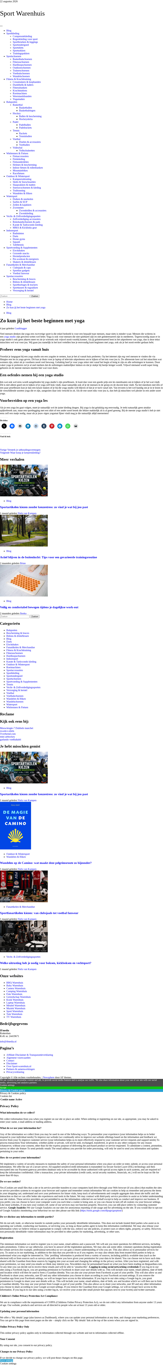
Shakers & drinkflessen (24, 262)
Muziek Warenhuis (15, 1008)
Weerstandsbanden (22, 96)
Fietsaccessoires (21, 156)
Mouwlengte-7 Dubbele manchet (16, 728)
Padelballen (25, 124)
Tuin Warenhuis (14, 1014)
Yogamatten (19, 99)
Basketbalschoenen (22, 59)
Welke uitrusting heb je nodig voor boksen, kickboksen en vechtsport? (45, 963)
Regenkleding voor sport (25, 39)
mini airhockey (7, 736)
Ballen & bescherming (30, 116)
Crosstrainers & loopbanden (27, 82)
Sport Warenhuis (22, 13)
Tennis (16, 130)
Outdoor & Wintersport (18, 176)
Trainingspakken (21, 53)
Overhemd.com (8, 733)
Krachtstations (20, 90)
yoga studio (10, 336)
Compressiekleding (22, 36)
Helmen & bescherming (25, 164)
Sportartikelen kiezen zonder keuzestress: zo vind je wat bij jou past (44, 507)
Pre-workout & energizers (26, 259)
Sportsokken (19, 50)
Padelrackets (25, 127)
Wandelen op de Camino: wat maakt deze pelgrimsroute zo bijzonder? (46, 863)
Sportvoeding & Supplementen (21, 247)
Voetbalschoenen (21, 73)
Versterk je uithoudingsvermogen (20, 449)
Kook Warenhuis (14, 999)
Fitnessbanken (20, 87)
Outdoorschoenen (22, 67)
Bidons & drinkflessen (24, 282)
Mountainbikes (20, 170)
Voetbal (16, 139)
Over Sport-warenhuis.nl (18, 1066)
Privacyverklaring (15, 1072)
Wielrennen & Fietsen (17, 153)
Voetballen (24, 144)
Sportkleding (12, 33)
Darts (15, 236)
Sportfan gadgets (21, 270)
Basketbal (18, 104)
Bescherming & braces (24, 279)
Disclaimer (11, 1063)
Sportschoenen (13, 56)
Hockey (17, 113)
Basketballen (25, 107)
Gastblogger (21, 328)
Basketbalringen (27, 110)
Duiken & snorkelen (23, 199)
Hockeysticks (26, 119)
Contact (10, 1060)
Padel (15, 122)
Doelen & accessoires (30, 142)
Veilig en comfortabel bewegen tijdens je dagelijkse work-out (39, 607)
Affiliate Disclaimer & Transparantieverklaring (29, 1055)
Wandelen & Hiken (22, 193)
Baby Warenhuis (14, 985)
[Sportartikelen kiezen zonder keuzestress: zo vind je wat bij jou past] (24, 495)
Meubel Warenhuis (15, 1005)
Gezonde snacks (21, 253)
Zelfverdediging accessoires (27, 219)
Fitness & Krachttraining (18, 79)
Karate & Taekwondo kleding (28, 224)
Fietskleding (19, 159)
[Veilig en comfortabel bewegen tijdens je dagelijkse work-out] (24, 595)
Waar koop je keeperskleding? (20, 452)
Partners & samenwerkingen (20, 1069)
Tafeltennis (18, 244)
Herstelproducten (21, 256)
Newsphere (48, 1077)
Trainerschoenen (21, 70)
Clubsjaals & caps (22, 267)
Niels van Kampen (27, 513)
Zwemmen (18, 207)
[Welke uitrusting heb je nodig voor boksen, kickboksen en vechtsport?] (24, 951)
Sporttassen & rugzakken (25, 287)
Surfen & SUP (20, 202)
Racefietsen (18, 173)
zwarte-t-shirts (7, 731)
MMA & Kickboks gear (25, 227)
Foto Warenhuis (14, 994)
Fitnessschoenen (21, 62)
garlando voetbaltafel (10, 739)
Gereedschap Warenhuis (18, 997)
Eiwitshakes (19, 250)
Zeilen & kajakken (22, 204)
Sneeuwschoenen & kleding (27, 187)
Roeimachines (20, 93)
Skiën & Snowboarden (24, 182)
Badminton (18, 233)
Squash (16, 242)
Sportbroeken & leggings (25, 42)
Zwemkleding (26, 213)
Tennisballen (25, 136)
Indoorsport (12, 230)
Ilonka (23, 613)
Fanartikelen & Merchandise (20, 264)
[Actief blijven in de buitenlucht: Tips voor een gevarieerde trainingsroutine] (24, 545)
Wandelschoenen (21, 76)
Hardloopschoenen (22, 64)
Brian (23, 563)
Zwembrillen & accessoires (32, 210)
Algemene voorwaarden (18, 1057)
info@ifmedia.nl (8, 1041)
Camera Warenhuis (15, 988)
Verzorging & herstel (23, 290)
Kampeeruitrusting (22, 179)
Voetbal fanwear (21, 273)
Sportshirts (18, 47)
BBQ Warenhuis (14, 982)
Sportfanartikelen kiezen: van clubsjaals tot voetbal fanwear (39, 913)
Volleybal (17, 147)
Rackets (23, 133)
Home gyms (19, 239)
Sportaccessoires (14, 276)
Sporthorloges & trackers (25, 284)
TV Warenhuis (13, 1017)
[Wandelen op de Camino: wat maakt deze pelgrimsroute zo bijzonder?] (15, 848)
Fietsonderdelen (21, 162)
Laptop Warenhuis (15, 1002)
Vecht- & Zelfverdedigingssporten (23, 216)
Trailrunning (19, 190)
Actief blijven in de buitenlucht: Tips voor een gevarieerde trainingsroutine (48, 557)
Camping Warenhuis (16, 991)
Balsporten (11, 102)
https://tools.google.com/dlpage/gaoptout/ (101, 1210)
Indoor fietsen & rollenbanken (28, 167)
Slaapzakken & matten (24, 184)
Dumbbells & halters (23, 84)
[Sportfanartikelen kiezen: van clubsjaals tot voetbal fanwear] (24, 901)
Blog (8, 30)
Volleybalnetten (27, 150)
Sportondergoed (21, 44)
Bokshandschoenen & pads (26, 222)
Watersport (11, 196)
